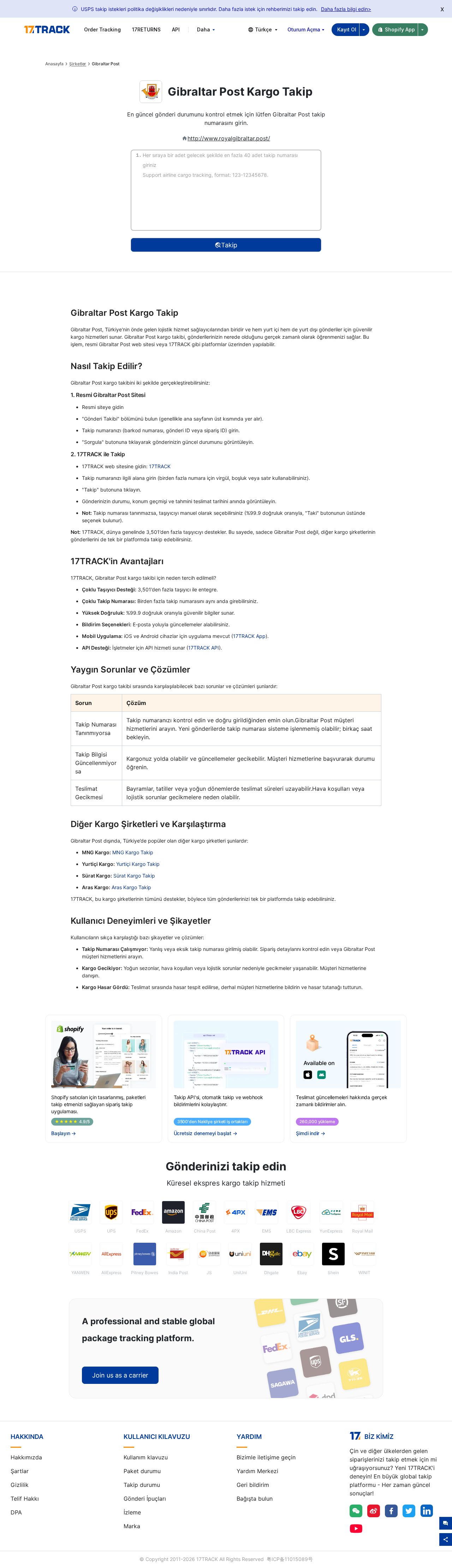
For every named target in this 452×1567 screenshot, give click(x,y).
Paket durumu (142, 1471)
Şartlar (20, 1471)
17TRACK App (249, 636)
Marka (132, 1526)
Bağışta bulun (255, 1498)
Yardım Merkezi (257, 1471)
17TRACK (160, 466)
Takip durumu (142, 1484)
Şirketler (77, 63)
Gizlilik (20, 1484)
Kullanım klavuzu (146, 1457)
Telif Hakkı (25, 1498)
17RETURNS (146, 29)
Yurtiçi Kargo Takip (138, 864)
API (176, 29)
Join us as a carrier (120, 1375)
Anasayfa (54, 63)
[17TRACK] (47, 29)
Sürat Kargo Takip (134, 876)
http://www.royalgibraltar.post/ (229, 138)
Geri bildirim (253, 1484)
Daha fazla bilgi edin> (346, 9)
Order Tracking (102, 29)
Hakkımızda (26, 1457)
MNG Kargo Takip (132, 852)
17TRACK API (203, 648)
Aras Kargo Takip (131, 887)
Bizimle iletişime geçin (266, 1457)
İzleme (132, 1512)
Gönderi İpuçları (145, 1498)
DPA (16, 1512)
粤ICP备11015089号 (290, 1559)
